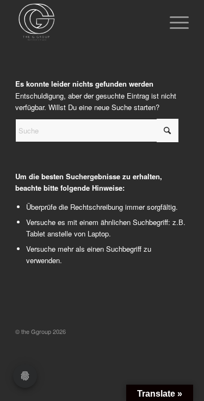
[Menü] (174, 22)
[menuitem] (174, 22)
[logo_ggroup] (84, 22)
